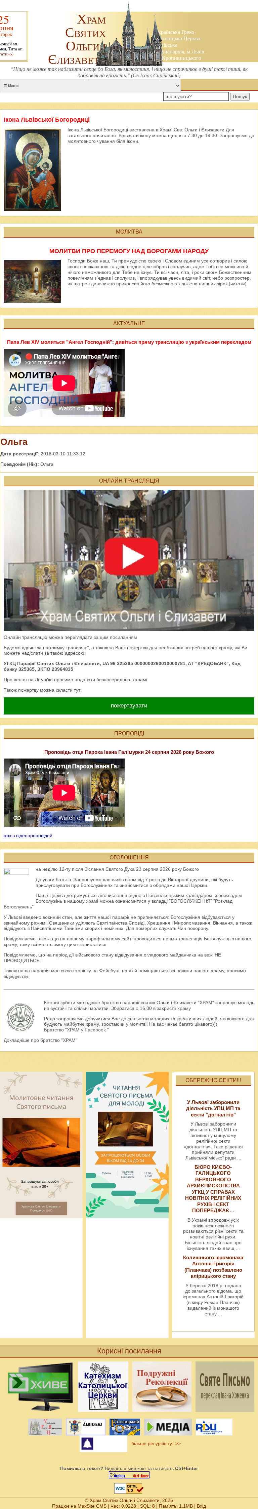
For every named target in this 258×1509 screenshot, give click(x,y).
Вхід (201, 1506)
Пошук (240, 96)
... (239, 1157)
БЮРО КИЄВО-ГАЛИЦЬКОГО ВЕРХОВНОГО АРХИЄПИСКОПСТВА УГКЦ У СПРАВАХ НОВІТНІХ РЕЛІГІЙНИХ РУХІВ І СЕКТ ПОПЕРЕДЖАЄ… (213, 1188)
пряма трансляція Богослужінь (196, 938)
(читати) (238, 283)
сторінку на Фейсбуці (96, 970)
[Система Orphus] (129, 1474)
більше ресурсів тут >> (155, 1443)
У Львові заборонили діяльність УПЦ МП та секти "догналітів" (213, 1108)
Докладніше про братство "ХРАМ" (40, 1040)
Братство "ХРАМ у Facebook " (76, 1029)
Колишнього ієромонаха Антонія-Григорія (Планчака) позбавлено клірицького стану (213, 1267)
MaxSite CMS (92, 1506)
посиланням (123, 637)
